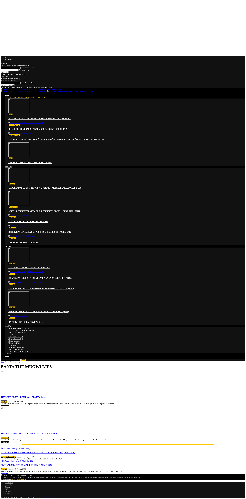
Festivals (33, 97)
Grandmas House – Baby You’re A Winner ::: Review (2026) (40, 278)
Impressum (8, 493)
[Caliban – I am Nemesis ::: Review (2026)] (18, 261)
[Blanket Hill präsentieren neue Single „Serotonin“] (25, 123)
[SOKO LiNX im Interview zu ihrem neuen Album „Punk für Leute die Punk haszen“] (18, 205)
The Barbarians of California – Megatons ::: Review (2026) (41, 288)
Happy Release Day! (15, 339)
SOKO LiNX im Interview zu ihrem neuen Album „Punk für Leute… (45, 211)
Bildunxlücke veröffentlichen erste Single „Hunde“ (39, 118)
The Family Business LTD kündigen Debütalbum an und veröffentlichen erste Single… (58, 139)
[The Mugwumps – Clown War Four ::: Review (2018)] (16, 429)
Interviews (8, 167)
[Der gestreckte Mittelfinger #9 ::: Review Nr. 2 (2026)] (18, 305)
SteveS (10, 469)
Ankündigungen (17, 97)
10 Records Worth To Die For (18, 328)
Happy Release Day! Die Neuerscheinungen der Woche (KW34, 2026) (38, 452)
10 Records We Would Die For (23, 330)
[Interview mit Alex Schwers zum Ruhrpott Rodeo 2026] (16, 226)
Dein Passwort (24, 70)
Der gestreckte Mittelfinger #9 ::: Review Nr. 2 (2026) (38, 311)
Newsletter (8, 59)
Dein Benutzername (27, 68)
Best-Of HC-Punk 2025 (16, 332)
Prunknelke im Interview (23, 242)
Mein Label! (12, 345)
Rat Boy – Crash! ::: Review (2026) (26, 322)
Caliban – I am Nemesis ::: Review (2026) (29, 267)
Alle (9, 97)
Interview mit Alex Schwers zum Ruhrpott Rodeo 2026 (39, 232)
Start (2, 362)
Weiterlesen (5, 406)
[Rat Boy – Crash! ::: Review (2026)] (17, 316)
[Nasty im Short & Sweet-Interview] (19, 215)
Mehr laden (5, 473)
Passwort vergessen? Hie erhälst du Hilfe (15, 74)
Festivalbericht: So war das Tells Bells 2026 (26, 465)
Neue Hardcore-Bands (16, 347)
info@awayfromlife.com (18, 479)
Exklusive (26, 97)
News (7, 95)
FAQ (6, 489)
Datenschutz (5, 76)
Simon (19, 457)
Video (43, 97)
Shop (7, 356)
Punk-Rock (5, 438)
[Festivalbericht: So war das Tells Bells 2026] (17, 461)
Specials (8, 326)
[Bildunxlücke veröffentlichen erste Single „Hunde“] (18, 112)
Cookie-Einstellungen (44, 497)
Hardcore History (14, 341)
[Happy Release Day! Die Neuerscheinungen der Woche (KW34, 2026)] (15, 449)
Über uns (7, 57)
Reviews (8, 246)
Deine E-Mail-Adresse (28, 83)
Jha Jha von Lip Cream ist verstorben (30, 162)
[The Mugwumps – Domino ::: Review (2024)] (16, 393)
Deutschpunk (13, 207)
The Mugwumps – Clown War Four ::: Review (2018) (29, 433)
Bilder (10, 335)
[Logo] (24, 91)
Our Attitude (9, 483)
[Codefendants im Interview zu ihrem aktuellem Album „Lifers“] (18, 182)
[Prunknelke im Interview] (20, 236)
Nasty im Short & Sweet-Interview (28, 221)
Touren (38, 97)
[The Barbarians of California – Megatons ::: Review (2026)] (26, 282)
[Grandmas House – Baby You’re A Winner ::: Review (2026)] (26, 272)
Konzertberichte (14, 343)
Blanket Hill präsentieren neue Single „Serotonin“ (38, 129)
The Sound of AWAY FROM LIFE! (20, 351)
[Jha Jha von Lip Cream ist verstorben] (18, 156)
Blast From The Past (15, 337)
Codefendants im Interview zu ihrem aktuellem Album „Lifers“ (45, 188)
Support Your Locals (15, 349)
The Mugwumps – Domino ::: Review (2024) (23, 397)
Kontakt (7, 487)
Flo (8, 402)
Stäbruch (8, 354)
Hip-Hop (12, 184)
